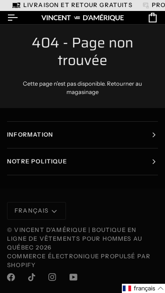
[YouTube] (73, 277)
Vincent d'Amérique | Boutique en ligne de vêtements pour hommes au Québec (74, 238)
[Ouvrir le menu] (20, 18)
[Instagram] (52, 277)
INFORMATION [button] (30, 134)
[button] (143, 288)
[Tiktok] (31, 277)
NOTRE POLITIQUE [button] (37, 161)
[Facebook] (11, 277)
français (32, 210)
